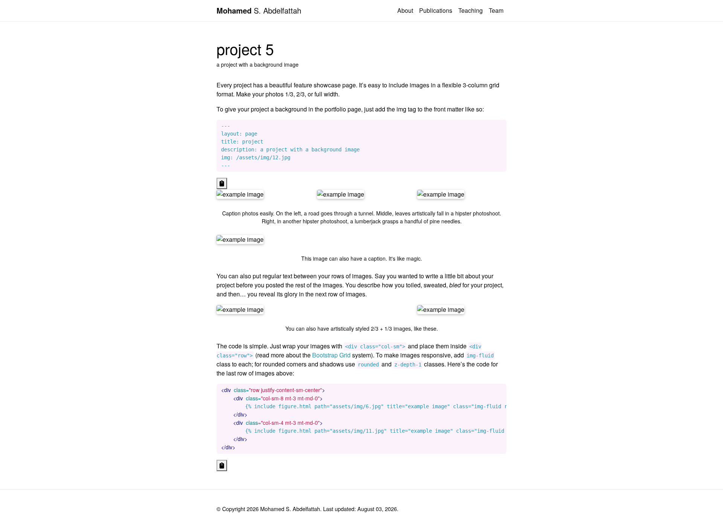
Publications (435, 10)
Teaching (470, 10)
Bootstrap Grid (331, 355)
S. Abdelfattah (259, 10)
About (405, 10)
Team (496, 10)
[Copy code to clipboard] (222, 183)
